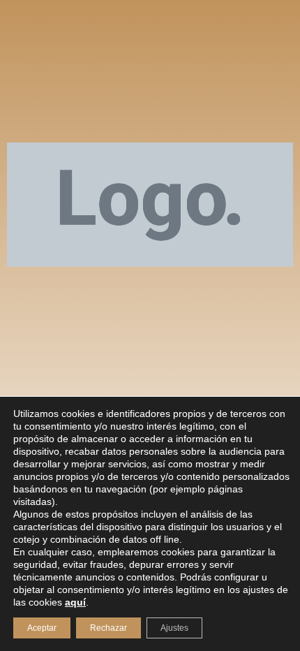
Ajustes (174, 628)
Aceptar (42, 628)
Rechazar (108, 628)
